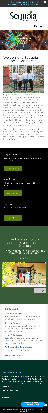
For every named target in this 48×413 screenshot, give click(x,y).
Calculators (11, 309)
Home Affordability (14, 335)
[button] (38, 26)
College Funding (12, 323)
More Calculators (13, 356)
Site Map (5, 397)
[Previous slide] (2, 42)
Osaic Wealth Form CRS (11, 372)
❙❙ (26, 47)
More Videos (24, 258)
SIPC (25, 379)
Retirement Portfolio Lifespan (19, 347)
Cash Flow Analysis (14, 313)
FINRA (19, 379)
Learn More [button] (11, 169)
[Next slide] (45, 42)
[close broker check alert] (45, 2)
